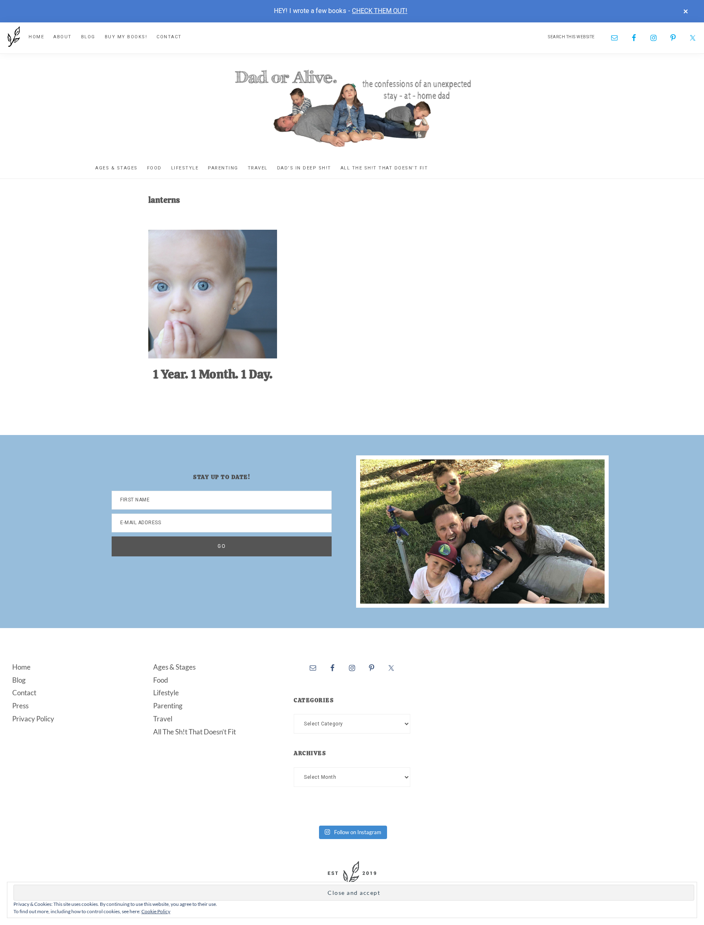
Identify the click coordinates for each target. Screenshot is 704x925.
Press (20, 705)
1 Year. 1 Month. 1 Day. (213, 374)
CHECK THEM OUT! (379, 11)
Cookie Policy (155, 911)
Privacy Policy (33, 718)
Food (160, 680)
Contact (24, 692)
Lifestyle (166, 692)
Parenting (168, 705)
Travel (162, 718)
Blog (19, 680)
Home (21, 667)
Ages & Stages (174, 667)
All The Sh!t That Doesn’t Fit (194, 731)
